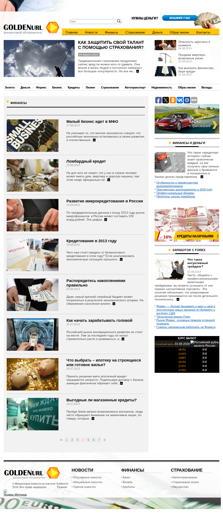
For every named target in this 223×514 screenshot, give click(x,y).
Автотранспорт (135, 87)
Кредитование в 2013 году (91, 241)
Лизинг (90, 87)
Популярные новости (87, 477)
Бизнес (57, 87)
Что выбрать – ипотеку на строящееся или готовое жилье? (103, 362)
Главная (72, 32)
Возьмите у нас (180, 18)
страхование (200, 124)
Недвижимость (161, 87)
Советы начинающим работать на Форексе (185, 327)
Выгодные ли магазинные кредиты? (101, 400)
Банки (126, 477)
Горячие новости (84, 486)
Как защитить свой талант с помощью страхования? (111, 45)
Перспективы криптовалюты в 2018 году (184, 189)
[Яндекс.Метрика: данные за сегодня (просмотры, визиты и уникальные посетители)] (15, 492)
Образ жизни (179, 32)
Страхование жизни (185, 482)
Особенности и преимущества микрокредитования (177, 184)
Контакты (203, 32)
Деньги (157, 32)
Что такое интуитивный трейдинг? (197, 263)
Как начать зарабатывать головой (99, 320)
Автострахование (184, 477)
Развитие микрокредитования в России (104, 201)
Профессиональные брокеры (175, 193)
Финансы (111, 32)
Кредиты (74, 87)
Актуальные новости (87, 482)
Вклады (206, 87)
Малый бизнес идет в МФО (92, 121)
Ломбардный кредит (86, 161)
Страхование (135, 32)
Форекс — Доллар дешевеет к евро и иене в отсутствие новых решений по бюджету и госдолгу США (185, 310)
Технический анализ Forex (173, 316)
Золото (10, 87)
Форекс (41, 87)
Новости (91, 32)
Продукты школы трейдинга (175, 196)
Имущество (180, 486)
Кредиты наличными (195, 236)
